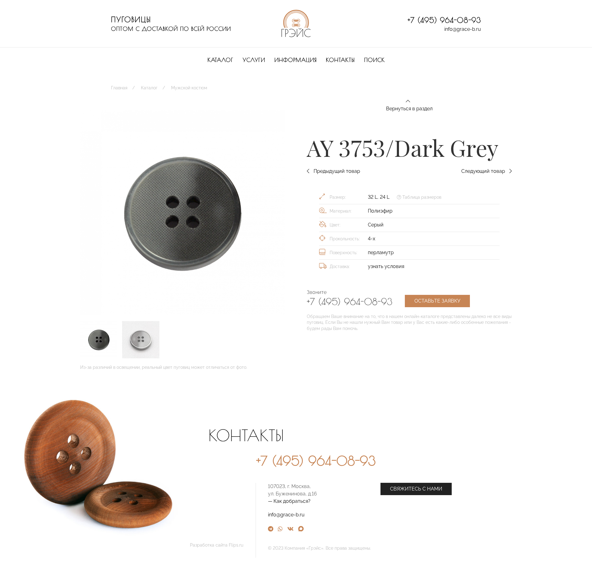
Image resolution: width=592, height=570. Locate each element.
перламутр (381, 252)
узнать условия (386, 266)
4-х (371, 239)
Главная (119, 87)
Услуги (254, 60)
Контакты (340, 60)
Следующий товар (483, 171)
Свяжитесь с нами (416, 489)
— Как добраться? (289, 501)
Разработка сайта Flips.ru (216, 545)
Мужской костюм (189, 87)
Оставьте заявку (437, 301)
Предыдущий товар (336, 171)
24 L (384, 197)
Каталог (220, 60)
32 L (372, 197)
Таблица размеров (421, 197)
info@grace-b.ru (462, 29)
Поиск (374, 60)
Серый (376, 225)
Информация (295, 60)
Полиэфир (380, 211)
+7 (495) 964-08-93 (444, 20)
